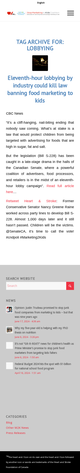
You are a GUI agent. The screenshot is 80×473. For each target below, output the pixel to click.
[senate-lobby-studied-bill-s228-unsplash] (40, 63)
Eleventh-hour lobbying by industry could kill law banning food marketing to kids (40, 89)
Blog (9, 422)
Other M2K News (17, 428)
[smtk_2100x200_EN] (33, 13)
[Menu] (68, 13)
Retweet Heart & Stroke (31, 201)
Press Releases (15, 433)
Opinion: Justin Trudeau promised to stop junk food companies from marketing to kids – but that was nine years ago (44, 312)
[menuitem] (41, 3)
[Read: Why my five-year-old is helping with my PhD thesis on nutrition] (9, 329)
